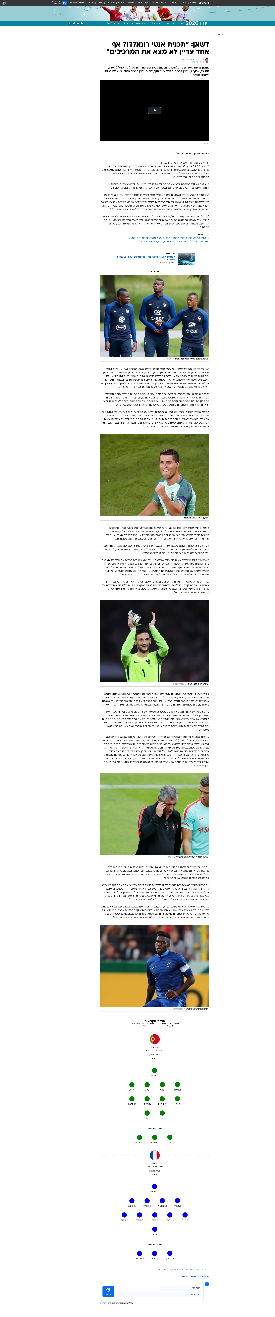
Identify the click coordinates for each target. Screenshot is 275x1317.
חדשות (193, 3)
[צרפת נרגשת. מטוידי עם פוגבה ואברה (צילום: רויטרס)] (154, 318)
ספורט (183, 3)
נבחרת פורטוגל (176, 1269)
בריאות (130, 3)
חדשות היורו (177, 23)
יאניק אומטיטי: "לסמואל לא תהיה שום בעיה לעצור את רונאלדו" (174, 241)
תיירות (121, 3)
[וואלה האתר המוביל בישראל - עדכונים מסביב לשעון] (204, 2)
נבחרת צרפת (163, 1269)
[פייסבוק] (70, 23)
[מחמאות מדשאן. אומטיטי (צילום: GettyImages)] (154, 968)
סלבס (155, 3)
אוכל (140, 3)
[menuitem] (191, 2)
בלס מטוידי (188, 1269)
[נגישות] (4, 3)
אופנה (100, 3)
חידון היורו (135, 23)
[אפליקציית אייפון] (78, 23)
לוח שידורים (147, 23)
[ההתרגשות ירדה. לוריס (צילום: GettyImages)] (154, 643)
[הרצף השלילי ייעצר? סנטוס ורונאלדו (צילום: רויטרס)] (154, 816)
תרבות (164, 3)
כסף (147, 3)
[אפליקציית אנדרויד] (82, 23)
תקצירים (125, 23)
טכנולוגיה (110, 3)
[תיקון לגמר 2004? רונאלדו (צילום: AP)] (154, 477)
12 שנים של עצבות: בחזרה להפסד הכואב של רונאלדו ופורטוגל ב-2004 (169, 238)
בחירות (174, 3)
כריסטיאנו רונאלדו (201, 1269)
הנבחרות (157, 23)
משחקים (166, 23)
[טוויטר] (74, 23)
